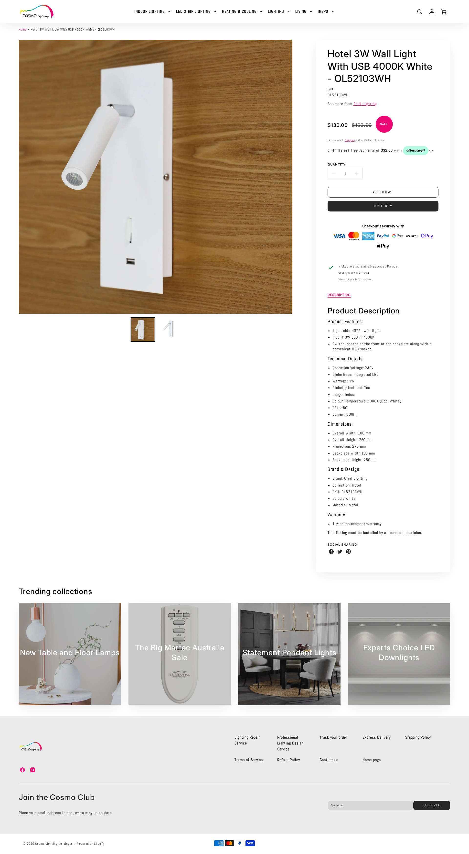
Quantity (337, 164)
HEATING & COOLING (239, 11)
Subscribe (431, 805)
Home (23, 29)
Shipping (350, 140)
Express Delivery (376, 737)
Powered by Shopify (90, 844)
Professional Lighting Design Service (290, 743)
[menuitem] (152, 11)
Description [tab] (339, 295)
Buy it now (383, 206)
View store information (355, 279)
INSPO (323, 11)
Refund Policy (288, 759)
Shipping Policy (418, 737)
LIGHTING (276, 11)
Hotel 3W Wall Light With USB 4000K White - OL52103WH (73, 29)
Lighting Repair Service (247, 740)
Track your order (333, 737)
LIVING (301, 11)
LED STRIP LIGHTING (193, 11)
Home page (371, 759)
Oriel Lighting (365, 103)
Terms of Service (248, 759)
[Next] (296, 176)
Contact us (329, 759)
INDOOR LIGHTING (149, 11)
